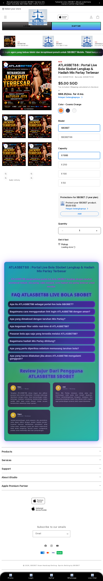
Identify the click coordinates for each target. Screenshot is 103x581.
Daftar (51, 578)
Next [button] (99, 3)
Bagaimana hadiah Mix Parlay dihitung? (32, 341)
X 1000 (64, 155)
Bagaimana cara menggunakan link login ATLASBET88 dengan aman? (50, 311)
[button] (5, 17)
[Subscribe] (67, 533)
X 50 (63, 183)
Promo (11, 578)
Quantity (62, 223)
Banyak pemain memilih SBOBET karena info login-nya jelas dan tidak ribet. (26, 3)
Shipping (74, 87)
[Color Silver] (74, 110)
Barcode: (79, 77)
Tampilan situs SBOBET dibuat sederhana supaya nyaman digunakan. (73, 3)
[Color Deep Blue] (68, 110)
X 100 (64, 173)
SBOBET (65, 128)
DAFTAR (76, 26)
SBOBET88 (66, 137)
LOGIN (26, 26)
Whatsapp (71, 578)
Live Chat (92, 578)
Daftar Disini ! (39, 4)
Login (31, 578)
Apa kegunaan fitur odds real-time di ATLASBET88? (39, 326)
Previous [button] (3, 3)
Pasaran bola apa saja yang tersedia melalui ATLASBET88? (44, 333)
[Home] (38, 17)
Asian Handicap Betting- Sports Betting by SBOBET (59, 565)
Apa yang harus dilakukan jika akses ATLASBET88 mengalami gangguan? (45, 357)
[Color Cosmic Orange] (61, 110)
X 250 (64, 164)
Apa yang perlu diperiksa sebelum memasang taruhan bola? (44, 348)
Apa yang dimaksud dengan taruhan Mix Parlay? (37, 319)
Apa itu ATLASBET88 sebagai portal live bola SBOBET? (41, 304)
